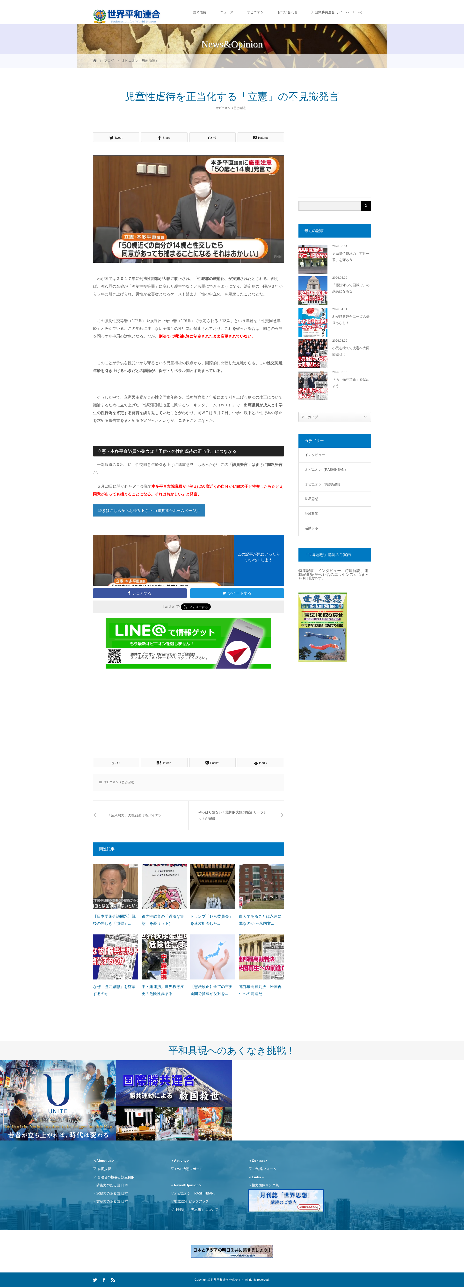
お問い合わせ (287, 12)
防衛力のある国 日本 (112, 1185)
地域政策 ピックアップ (191, 1201)
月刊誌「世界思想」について (196, 1209)
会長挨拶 (104, 1169)
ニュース (226, 12)
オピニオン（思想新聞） (232, 108)
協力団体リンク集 (265, 1185)
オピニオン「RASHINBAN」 (195, 1193)
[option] (58, 1100)
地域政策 (311, 514)
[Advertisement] (188, 709)
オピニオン (255, 12)
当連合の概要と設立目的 (116, 1177)
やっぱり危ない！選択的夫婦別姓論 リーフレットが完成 (232, 815)
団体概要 (199, 12)
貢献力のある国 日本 (112, 1201)
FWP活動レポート (189, 1169)
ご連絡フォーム (264, 1169)
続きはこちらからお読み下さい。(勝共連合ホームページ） (149, 511)
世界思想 (311, 499)
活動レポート (315, 528)
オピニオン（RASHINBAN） (326, 469)
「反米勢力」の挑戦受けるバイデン (135, 815)
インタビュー (315, 455)
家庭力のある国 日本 (112, 1193)
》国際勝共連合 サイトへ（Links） (337, 12)
